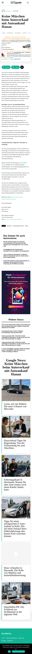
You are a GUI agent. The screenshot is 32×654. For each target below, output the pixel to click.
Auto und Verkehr (8, 57)
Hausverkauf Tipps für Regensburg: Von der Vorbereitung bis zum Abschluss (15, 444)
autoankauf (9, 225)
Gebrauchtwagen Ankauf (18, 225)
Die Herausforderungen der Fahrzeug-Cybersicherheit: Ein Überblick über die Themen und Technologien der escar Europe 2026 (15, 244)
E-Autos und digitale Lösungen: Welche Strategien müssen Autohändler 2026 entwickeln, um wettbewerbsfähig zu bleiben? (16, 350)
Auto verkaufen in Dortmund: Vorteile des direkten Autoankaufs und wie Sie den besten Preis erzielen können (15, 256)
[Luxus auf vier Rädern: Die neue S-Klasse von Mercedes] (16, 390)
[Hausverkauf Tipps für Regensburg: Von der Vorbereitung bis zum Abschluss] (16, 427)
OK (9, 651)
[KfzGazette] (3, 11)
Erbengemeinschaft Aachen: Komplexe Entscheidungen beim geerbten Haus (12, 331)
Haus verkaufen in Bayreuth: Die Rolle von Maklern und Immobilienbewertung (15, 571)
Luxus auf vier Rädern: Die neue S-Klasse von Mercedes (15, 406)
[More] (22, 67)
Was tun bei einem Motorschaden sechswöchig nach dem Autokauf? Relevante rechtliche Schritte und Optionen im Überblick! (16, 326)
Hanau (26, 225)
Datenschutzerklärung (18, 651)
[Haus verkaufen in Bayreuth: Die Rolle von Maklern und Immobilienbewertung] (16, 554)
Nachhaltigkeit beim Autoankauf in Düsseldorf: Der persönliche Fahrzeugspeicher (16, 250)
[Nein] (30, 649)
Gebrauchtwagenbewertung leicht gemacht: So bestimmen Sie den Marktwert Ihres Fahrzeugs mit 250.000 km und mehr (16, 262)
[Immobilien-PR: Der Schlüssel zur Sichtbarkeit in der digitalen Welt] (16, 593)
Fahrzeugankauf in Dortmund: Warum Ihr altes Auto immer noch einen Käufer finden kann (15, 484)
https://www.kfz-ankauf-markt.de (13, 219)
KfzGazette (8, 11)
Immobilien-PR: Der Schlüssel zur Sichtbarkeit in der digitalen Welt (14, 610)
